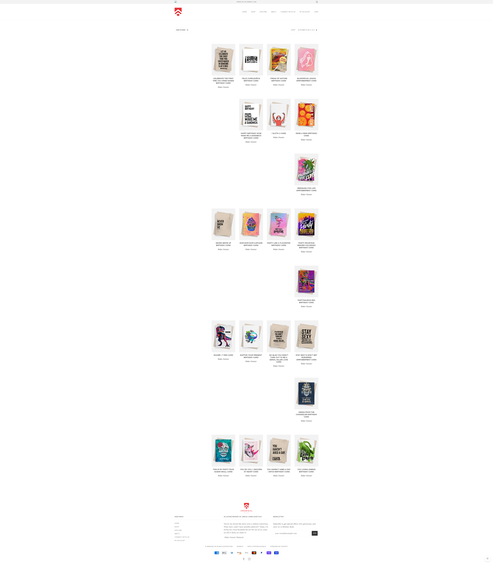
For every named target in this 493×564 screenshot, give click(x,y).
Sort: (293, 30)
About (273, 12)
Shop (253, 12)
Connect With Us (288, 12)
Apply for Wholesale (257, 546)
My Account (305, 12)
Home (244, 12)
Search (240, 546)
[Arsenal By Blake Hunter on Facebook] (243, 559)
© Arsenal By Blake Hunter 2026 (219, 546)
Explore (263, 12)
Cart (316, 12)
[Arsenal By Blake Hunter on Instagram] (249, 559)
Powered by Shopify (279, 546)
